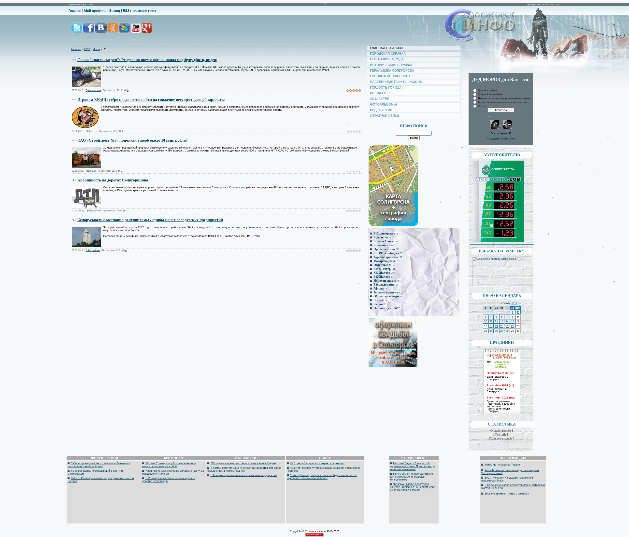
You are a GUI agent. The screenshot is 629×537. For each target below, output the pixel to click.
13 (501, 321)
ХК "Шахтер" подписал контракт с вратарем (317, 463)
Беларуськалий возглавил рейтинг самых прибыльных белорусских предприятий (150, 220)
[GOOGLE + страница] (146, 30)
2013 (87, 49)
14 (507, 321)
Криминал (91, 171)
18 (490, 326)
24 (485, 330)
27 (501, 330)
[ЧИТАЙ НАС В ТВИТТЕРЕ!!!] (77, 30)
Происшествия (93, 90)
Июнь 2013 (510, 303)
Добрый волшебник (490, 94)
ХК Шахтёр (91, 131)
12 (496, 321)
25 (490, 330)
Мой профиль (95, 11)
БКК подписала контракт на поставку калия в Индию (243, 463)
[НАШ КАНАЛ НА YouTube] (135, 30)
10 (485, 321)
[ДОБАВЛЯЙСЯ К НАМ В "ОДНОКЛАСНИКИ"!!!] (112, 30)
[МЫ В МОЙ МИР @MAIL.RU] (124, 30)
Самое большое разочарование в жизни (502, 101)
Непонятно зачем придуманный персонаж (504, 97)
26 (496, 330)
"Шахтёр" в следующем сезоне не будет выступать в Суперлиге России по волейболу (322, 477)
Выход (114, 11)
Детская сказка (487, 90)
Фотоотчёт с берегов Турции (502, 464)
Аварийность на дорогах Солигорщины (112, 180)
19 (496, 326)
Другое (482, 105)
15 (512, 321)
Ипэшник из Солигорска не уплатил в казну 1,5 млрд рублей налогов (173, 472)
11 (491, 321)
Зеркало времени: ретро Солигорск (507, 493)
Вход (153, 10)
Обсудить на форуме (500, 138)
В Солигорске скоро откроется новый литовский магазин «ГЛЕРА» (513, 486)
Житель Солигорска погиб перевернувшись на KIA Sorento (101, 479)
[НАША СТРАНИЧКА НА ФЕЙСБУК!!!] (89, 30)
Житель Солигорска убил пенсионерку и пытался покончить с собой (169, 465)
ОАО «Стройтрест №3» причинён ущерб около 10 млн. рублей (132, 140)
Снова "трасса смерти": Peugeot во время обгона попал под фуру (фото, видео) (147, 60)
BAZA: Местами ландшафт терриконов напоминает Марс (507, 479)
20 (501, 326)
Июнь (96, 49)
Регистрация (139, 10)
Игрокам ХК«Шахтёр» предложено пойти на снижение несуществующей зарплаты (151, 99)
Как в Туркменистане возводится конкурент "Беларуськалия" (510, 472)
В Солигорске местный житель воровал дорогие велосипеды (168, 479)
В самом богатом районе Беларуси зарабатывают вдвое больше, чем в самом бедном (244, 469)
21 (507, 326)
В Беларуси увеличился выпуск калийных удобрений (244, 475)
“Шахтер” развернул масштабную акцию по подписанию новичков (323, 469)
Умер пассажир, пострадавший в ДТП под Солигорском (95, 472)
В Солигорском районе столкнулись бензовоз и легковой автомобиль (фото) (99, 465)
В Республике (93, 250)
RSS (126, 11)
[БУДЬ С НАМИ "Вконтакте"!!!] (101, 30)
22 (512, 326)
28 (507, 330)
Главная (75, 11)
